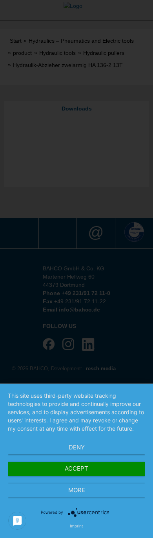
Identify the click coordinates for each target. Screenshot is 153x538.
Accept (76, 468)
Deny (77, 447)
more (76, 490)
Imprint (76, 526)
